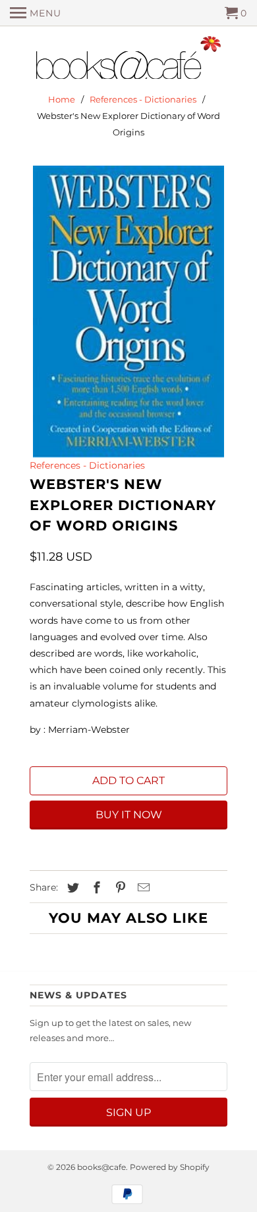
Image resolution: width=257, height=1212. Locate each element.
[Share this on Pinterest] (118, 888)
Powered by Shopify (170, 1167)
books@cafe (101, 1167)
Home (61, 99)
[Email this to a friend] (141, 888)
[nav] (35, 13)
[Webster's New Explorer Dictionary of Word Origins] (128, 311)
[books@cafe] (128, 60)
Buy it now (129, 814)
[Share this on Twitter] (71, 888)
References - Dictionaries (143, 99)
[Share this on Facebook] (94, 888)
